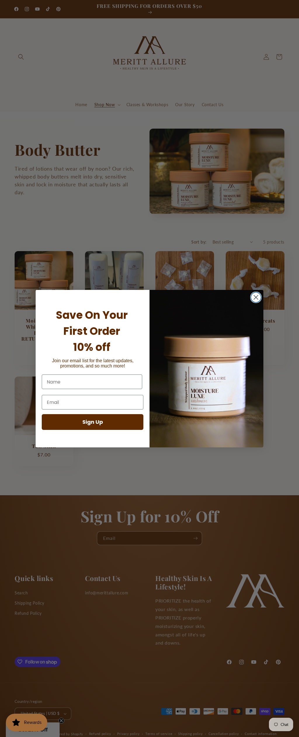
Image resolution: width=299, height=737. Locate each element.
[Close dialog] (256, 297)
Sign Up (92, 422)
